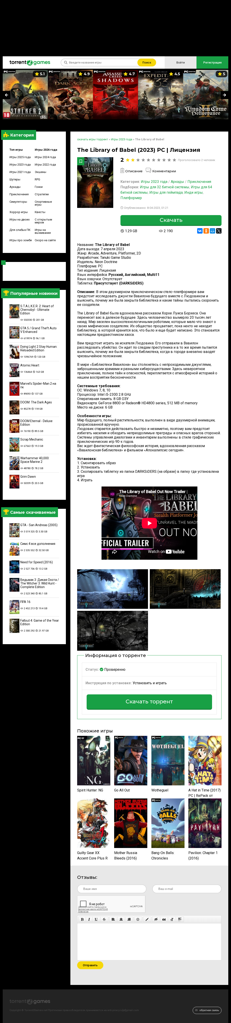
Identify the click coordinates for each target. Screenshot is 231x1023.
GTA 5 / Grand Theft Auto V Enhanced (38, 330)
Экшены (40, 172)
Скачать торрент (149, 701)
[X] (219, 231)
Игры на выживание (43, 231)
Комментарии (164, 171)
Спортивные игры (43, 203)
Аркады (15, 187)
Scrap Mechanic (31, 439)
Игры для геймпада (166, 192)
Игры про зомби (20, 240)
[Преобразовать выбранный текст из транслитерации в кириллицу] (172, 919)
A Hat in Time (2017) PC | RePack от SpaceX (204, 793)
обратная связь (209, 1010)
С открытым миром (43, 221)
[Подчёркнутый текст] (96, 919)
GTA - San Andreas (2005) (39, 525)
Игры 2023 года (20, 164)
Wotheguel (159, 790)
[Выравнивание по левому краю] (113, 919)
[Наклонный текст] (89, 919)
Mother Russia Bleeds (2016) (125, 855)
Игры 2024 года (45, 157)
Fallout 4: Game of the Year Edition (39, 622)
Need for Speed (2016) (36, 562)
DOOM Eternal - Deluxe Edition (36, 422)
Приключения (19, 194)
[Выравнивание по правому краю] (129, 919)
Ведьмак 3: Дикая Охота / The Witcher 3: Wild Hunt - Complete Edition (39, 583)
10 (174, 160)
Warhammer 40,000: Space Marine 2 (34, 460)
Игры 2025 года (20, 157)
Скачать (171, 220)
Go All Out (122, 790)
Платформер (131, 198)
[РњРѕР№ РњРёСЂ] (212, 231)
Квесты (40, 212)
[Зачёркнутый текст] (104, 919)
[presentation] (6, 95)
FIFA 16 (25, 602)
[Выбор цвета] (147, 919)
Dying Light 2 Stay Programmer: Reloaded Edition (38, 348)
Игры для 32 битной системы (164, 187)
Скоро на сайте (45, 240)
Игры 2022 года (45, 164)
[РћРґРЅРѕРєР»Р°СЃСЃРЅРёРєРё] (206, 231)
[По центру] (121, 919)
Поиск (146, 62)
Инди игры (193, 192)
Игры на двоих (19, 219)
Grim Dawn (28, 476)
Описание (134, 171)
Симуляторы (18, 201)
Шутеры (14, 179)
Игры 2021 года (20, 172)
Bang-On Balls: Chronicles (162, 855)
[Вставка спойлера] (180, 919)
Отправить (90, 965)
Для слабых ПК (19, 230)
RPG (37, 179)
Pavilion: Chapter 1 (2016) (203, 855)
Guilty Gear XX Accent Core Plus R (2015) (92, 856)
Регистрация (212, 62)
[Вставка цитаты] (164, 919)
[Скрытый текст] (156, 919)
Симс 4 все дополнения (37, 544)
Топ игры (16, 149)
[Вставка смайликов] (138, 919)
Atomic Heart (29, 365)
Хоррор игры (18, 212)
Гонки (39, 187)
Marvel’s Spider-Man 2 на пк (38, 385)
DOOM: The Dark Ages (36, 402)
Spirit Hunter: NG (90, 790)
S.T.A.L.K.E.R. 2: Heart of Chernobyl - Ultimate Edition (37, 309)
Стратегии (42, 194)
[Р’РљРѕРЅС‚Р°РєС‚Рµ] (200, 231)
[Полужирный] (82, 919)
